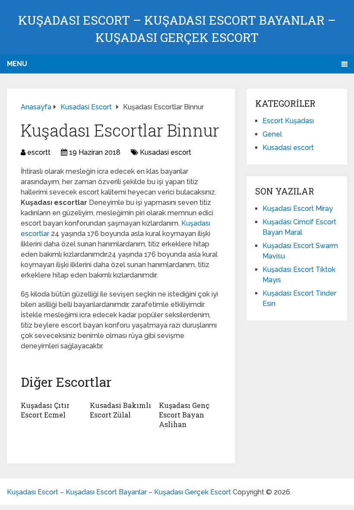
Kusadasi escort (165, 152)
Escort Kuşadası (288, 121)
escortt (39, 152)
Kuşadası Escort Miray (297, 208)
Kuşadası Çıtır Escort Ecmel (45, 410)
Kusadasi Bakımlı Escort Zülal (120, 410)
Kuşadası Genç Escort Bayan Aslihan (184, 415)
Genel (272, 134)
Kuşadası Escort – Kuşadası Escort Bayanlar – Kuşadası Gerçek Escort (119, 492)
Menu (17, 64)
